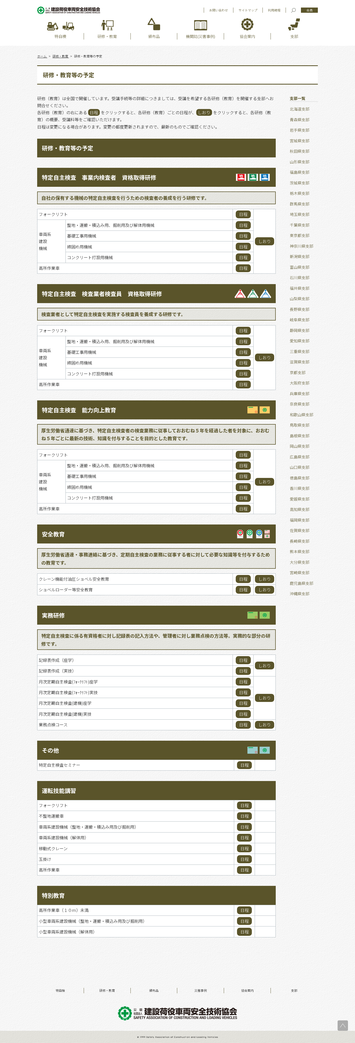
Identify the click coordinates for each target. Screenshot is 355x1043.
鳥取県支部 (299, 425)
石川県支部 (299, 277)
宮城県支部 (299, 140)
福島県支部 (299, 172)
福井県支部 (299, 288)
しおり (264, 241)
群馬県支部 (299, 204)
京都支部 (297, 372)
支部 (294, 990)
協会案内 (247, 990)
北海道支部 (299, 109)
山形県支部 (299, 161)
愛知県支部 (299, 340)
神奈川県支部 (301, 246)
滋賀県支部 (299, 361)
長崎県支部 (299, 541)
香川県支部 (299, 488)
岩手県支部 (299, 130)
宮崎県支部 (299, 572)
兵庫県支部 (299, 393)
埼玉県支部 (299, 214)
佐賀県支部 (299, 530)
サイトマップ (248, 10)
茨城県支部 (299, 182)
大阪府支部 (299, 383)
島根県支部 (299, 435)
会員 (309, 10)
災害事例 (200, 990)
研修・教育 (107, 990)
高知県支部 (299, 509)
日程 (243, 214)
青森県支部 (299, 119)
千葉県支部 (299, 225)
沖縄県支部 (299, 593)
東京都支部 (299, 235)
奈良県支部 (299, 404)
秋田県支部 (299, 151)
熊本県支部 (299, 551)
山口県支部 (299, 467)
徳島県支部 (299, 478)
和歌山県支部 (301, 414)
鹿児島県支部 (301, 583)
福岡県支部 (299, 520)
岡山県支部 (299, 446)
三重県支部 (299, 351)
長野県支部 (299, 309)
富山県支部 (299, 267)
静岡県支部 (299, 330)
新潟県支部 (299, 256)
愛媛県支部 (299, 499)
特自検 (60, 990)
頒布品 (154, 990)
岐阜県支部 (299, 319)
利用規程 (274, 10)
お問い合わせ (218, 10)
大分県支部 (299, 562)
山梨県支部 (299, 298)
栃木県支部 (299, 193)
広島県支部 (299, 456)
